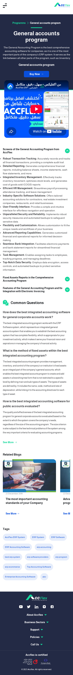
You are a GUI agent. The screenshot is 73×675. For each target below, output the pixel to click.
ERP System (38, 537)
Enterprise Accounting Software (20, 576)
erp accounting (44, 547)
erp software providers (37, 557)
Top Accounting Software (39, 567)
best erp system (12, 557)
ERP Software (58, 537)
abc (44, 576)
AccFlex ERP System (15, 537)
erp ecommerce (12, 567)
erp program (61, 557)
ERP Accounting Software (17, 547)
